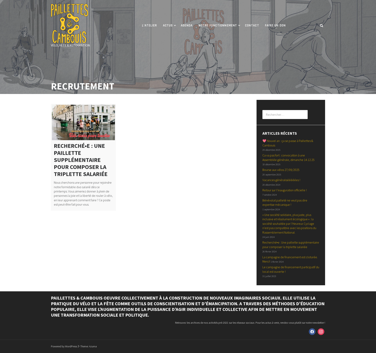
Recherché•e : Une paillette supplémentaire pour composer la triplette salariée (81, 160)
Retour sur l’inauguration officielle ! (284, 190)
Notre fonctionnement (218, 25)
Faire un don (275, 25)
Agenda (187, 25)
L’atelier (149, 25)
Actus (168, 25)
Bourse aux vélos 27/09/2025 (280, 170)
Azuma (93, 346)
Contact (252, 25)
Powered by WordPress (64, 346)
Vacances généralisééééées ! (281, 180)
